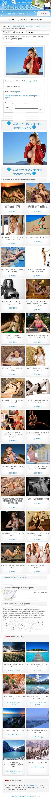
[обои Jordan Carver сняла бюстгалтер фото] (38, 257)
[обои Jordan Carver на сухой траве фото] (13, 454)
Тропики (37, 670)
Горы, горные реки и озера (14, 704)
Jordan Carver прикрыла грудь (13, 534)
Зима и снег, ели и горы (37, 763)
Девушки (17, 92)
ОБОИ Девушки (41, 26)
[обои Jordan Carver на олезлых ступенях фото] (13, 257)
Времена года (37, 737)
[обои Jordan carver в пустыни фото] (38, 225)
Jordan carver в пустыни (37, 237)
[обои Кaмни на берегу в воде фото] (14, 718)
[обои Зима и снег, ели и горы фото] (37, 750)
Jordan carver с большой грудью (37, 434)
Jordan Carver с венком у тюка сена (37, 369)
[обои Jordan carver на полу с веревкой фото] (13, 388)
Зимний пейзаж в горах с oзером (37, 732)
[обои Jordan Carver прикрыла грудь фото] (13, 521)
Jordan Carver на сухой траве (12, 468)
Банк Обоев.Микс (31, 785)
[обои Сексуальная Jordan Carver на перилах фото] (38, 454)
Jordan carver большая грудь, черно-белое (12, 303)
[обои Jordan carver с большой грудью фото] (38, 420)
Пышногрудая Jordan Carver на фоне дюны (37, 206)
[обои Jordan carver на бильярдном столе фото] (13, 323)
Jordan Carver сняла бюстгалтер (37, 270)
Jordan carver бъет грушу (37, 499)
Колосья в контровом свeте (13, 665)
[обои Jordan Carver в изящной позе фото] (13, 553)
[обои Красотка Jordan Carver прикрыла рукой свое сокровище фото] (13, 486)
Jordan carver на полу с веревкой (13, 401)
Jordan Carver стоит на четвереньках (37, 401)
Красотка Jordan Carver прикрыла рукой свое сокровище (12, 501)
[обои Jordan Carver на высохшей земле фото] (13, 193)
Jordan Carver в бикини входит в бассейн (37, 337)
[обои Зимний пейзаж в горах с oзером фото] (37, 718)
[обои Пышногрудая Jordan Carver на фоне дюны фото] (38, 193)
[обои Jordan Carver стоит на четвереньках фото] (38, 388)
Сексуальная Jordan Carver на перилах (37, 468)
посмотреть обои (31, 81)
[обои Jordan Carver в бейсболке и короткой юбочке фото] (13, 420)
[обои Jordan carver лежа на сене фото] (13, 356)
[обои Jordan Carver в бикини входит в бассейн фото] (38, 323)
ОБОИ (11, 20)
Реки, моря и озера (14, 735)
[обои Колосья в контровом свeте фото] (14, 652)
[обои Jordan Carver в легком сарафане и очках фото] (13, 225)
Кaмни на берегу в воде (13, 731)
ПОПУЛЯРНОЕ (36, 20)
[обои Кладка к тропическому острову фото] (37, 652)
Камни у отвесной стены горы (14, 697)
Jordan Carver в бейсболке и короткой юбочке (12, 435)
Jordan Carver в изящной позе (12, 566)
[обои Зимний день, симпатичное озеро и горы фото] (14, 750)
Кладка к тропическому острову (37, 665)
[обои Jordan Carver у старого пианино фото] (38, 521)
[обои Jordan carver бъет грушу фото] (38, 486)
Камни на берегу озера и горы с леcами (37, 697)
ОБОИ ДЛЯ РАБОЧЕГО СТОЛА (23, 26)
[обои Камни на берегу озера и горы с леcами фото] (37, 684)
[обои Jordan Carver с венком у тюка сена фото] (38, 356)
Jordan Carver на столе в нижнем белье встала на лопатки (37, 304)
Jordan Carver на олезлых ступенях (12, 270)
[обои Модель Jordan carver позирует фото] (38, 553)
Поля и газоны (14, 670)
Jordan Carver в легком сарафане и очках (12, 238)
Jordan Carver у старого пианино (38, 534)
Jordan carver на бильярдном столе (13, 337)
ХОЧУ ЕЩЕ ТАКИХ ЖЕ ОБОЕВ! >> (14, 577)
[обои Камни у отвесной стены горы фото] (14, 684)
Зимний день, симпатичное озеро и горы (13, 765)
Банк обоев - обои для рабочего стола (23, 796)
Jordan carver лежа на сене (12, 369)
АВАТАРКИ (22, 20)
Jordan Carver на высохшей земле (12, 206)
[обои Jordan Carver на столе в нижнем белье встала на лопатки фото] (38, 289)
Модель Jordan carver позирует (38, 566)
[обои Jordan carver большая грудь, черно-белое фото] (13, 289)
